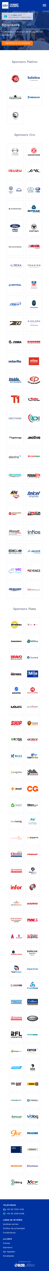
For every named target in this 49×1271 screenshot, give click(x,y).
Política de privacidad (14, 1228)
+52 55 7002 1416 (15, 1209)
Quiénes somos (10, 1224)
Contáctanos (9, 1232)
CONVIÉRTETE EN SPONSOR (17, 43)
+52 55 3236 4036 (15, 1213)
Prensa (6, 1243)
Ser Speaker (9, 1251)
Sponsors (7, 1247)
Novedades (8, 1256)
